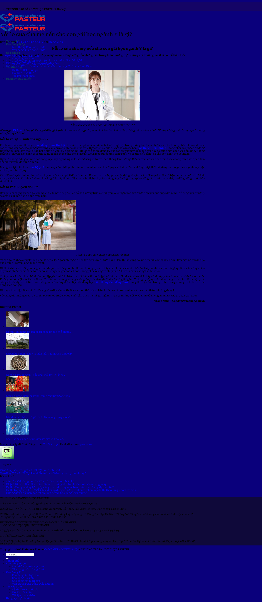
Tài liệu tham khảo (23, 75)
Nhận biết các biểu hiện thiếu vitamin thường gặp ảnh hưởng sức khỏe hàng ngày (56, 484)
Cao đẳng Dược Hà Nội (50, 145)
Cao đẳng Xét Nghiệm (25, 575)
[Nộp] (7, 558)
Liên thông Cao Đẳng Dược (28, 47)
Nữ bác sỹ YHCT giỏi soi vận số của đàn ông (32, 63)
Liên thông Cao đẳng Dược (111, 282)
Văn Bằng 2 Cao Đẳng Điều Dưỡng (33, 583)
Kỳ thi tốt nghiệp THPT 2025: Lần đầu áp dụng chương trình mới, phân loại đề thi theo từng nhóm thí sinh (71, 490)
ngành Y (10, 55)
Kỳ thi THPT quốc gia (25, 70)
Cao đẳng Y (13, 52)
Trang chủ (12, 560)
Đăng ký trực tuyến (18, 78)
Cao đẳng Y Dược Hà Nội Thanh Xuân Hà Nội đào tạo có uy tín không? (43, 473)
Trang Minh (56, 41)
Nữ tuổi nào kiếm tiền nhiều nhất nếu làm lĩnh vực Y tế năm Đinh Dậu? (49, 66)
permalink (86, 444)
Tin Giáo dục (5, 27)
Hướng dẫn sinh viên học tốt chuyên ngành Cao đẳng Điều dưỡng (46, 493)
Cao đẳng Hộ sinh (23, 58)
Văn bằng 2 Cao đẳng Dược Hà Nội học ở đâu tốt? (30, 470)
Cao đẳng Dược (16, 44)
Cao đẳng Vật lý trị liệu (26, 580)
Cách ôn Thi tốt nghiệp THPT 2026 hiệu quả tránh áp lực (40, 481)
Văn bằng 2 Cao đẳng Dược (28, 49)
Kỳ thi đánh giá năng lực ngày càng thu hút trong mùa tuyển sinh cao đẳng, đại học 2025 (60, 487)
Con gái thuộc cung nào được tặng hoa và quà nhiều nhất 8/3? (44, 60)
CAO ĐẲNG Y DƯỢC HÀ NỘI (61, 549)
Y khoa (17, 130)
